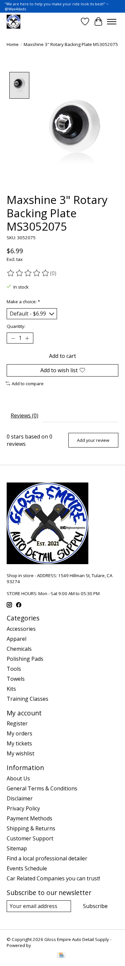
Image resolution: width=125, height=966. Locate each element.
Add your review (93, 440)
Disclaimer (20, 798)
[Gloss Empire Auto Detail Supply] (13, 21)
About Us (18, 778)
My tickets (19, 743)
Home (13, 44)
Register (17, 723)
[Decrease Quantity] (13, 338)
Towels (16, 678)
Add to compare (28, 384)
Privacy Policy (23, 808)
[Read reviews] (28, 273)
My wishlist (20, 753)
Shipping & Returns (31, 828)
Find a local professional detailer (47, 858)
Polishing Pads (25, 658)
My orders (19, 733)
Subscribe (95, 906)
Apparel (16, 638)
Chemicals (19, 648)
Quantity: (16, 326)
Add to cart (62, 356)
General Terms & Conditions (42, 788)
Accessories (21, 628)
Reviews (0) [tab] (24, 415)
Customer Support (30, 838)
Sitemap (17, 848)
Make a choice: (23, 302)
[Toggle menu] (111, 21)
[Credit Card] (61, 955)
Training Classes (27, 698)
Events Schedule (27, 868)
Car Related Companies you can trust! (53, 878)
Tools (14, 668)
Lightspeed (43, 945)
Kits (11, 688)
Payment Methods (29, 818)
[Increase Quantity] (27, 338)
